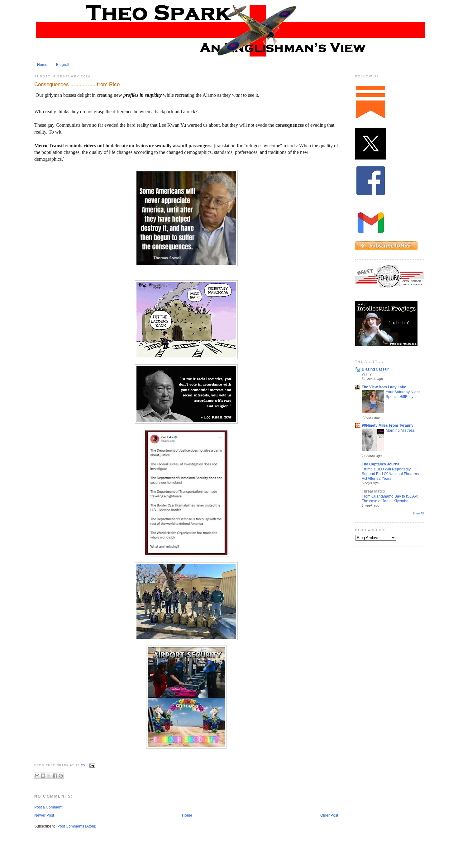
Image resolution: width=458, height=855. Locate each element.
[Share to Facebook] (55, 776)
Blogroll (62, 64)
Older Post (329, 815)
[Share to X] (49, 776)
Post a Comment (48, 807)
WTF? (367, 374)
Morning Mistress (400, 430)
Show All (418, 513)
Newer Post (44, 815)
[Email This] (37, 776)
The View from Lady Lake (384, 387)
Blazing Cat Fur (375, 369)
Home (42, 64)
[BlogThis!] (43, 776)
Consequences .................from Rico (77, 84)
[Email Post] (91, 765)
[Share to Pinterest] (61, 776)
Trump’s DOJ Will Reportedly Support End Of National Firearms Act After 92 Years (390, 474)
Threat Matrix (373, 491)
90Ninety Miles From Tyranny (387, 425)
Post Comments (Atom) (76, 826)
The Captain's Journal (381, 464)
